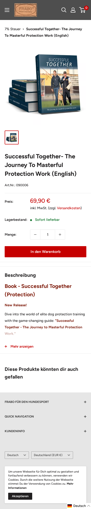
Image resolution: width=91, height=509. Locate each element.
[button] (79, 506)
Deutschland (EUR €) (48, 455)
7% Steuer (13, 29)
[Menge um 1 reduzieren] (35, 234)
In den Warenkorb (45, 251)
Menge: (10, 234)
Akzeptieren (20, 496)
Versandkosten (68, 208)
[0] (82, 10)
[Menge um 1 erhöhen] (60, 234)
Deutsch (12, 455)
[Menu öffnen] (7, 10)
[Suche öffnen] (63, 10)
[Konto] (73, 10)
